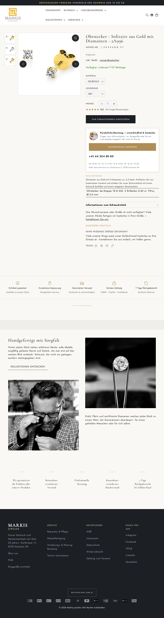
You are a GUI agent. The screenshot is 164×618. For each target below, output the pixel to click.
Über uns (13, 553)
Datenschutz (93, 545)
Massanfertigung (56, 538)
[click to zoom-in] (75, 38)
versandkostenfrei (109, 60)
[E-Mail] (107, 245)
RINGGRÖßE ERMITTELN (98, 225)
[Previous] (23, 64)
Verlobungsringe (92, 10)
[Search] (147, 15)
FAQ (10, 560)
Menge (90, 103)
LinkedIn (130, 555)
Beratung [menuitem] (74, 19)
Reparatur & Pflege (57, 531)
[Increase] (114, 104)
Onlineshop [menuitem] (53, 10)
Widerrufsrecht (94, 551)
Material (91, 75)
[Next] (75, 64)
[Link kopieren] (112, 245)
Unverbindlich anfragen (122, 147)
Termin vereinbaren (58, 555)
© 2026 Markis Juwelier (70, 607)
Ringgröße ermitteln (19, 566)
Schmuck (70, 10)
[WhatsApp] (96, 245)
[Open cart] (156, 15)
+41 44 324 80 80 (101, 156)
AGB (89, 531)
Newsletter (131, 562)
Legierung (92, 88)
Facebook (131, 542)
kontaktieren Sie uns (97, 219)
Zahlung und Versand (98, 558)
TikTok (129, 548)
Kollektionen (54, 19)
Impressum (92, 538)
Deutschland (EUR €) (82, 592)
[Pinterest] (101, 245)
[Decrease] (102, 104)
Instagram (131, 535)
